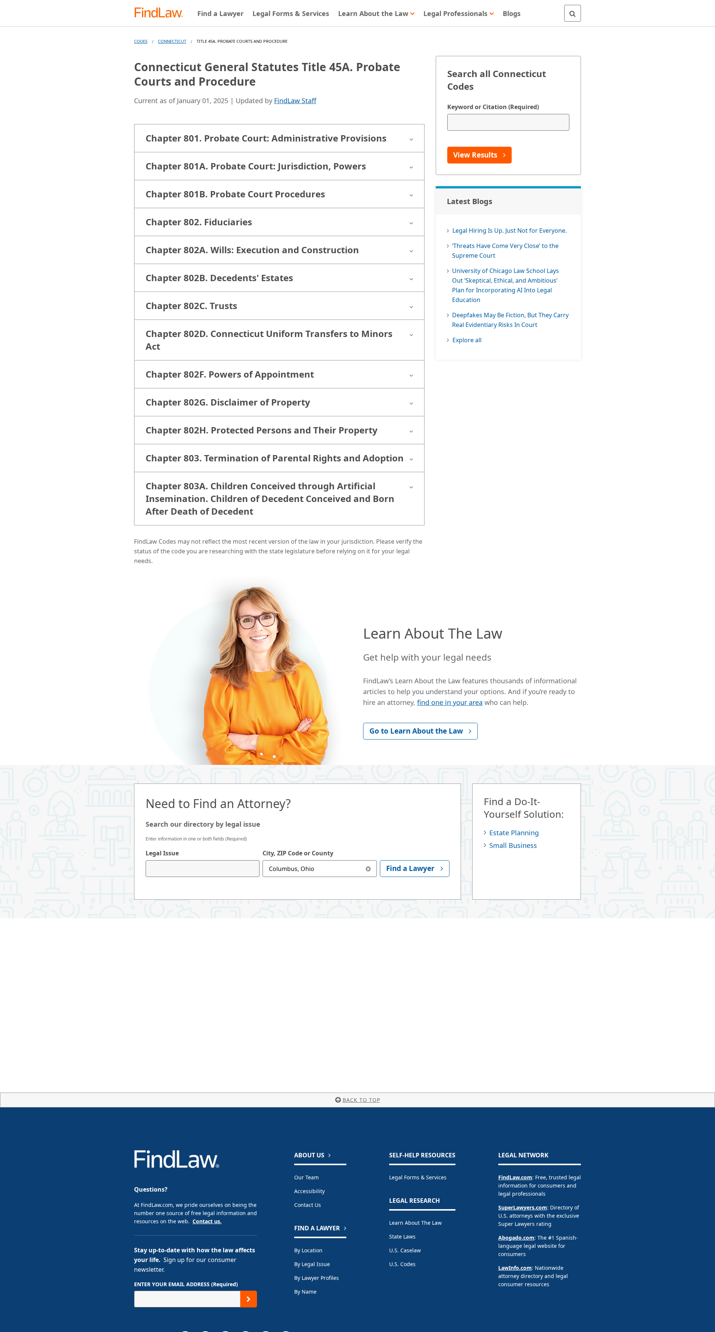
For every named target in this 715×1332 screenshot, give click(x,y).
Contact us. (207, 1221)
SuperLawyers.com (522, 1207)
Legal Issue (162, 853)
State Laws (402, 1236)
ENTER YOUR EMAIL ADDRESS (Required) (186, 1284)
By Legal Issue (312, 1264)
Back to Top (361, 1099)
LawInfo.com (515, 1267)
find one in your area (450, 702)
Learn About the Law (415, 1222)
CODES (140, 41)
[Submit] (248, 1299)
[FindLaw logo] (161, 13)
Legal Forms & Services (418, 1177)
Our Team (306, 1177)
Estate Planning (514, 832)
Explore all (467, 340)
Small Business (513, 845)
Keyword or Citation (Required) (493, 107)
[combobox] (203, 868)
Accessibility (309, 1191)
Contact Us (307, 1204)
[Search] (572, 13)
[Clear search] (368, 868)
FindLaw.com (515, 1177)
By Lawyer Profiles (316, 1277)
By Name (305, 1291)
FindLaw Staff (295, 100)
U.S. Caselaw (405, 1250)
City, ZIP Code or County (298, 853)
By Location (308, 1250)
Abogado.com (516, 1237)
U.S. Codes (402, 1264)
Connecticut (172, 41)
